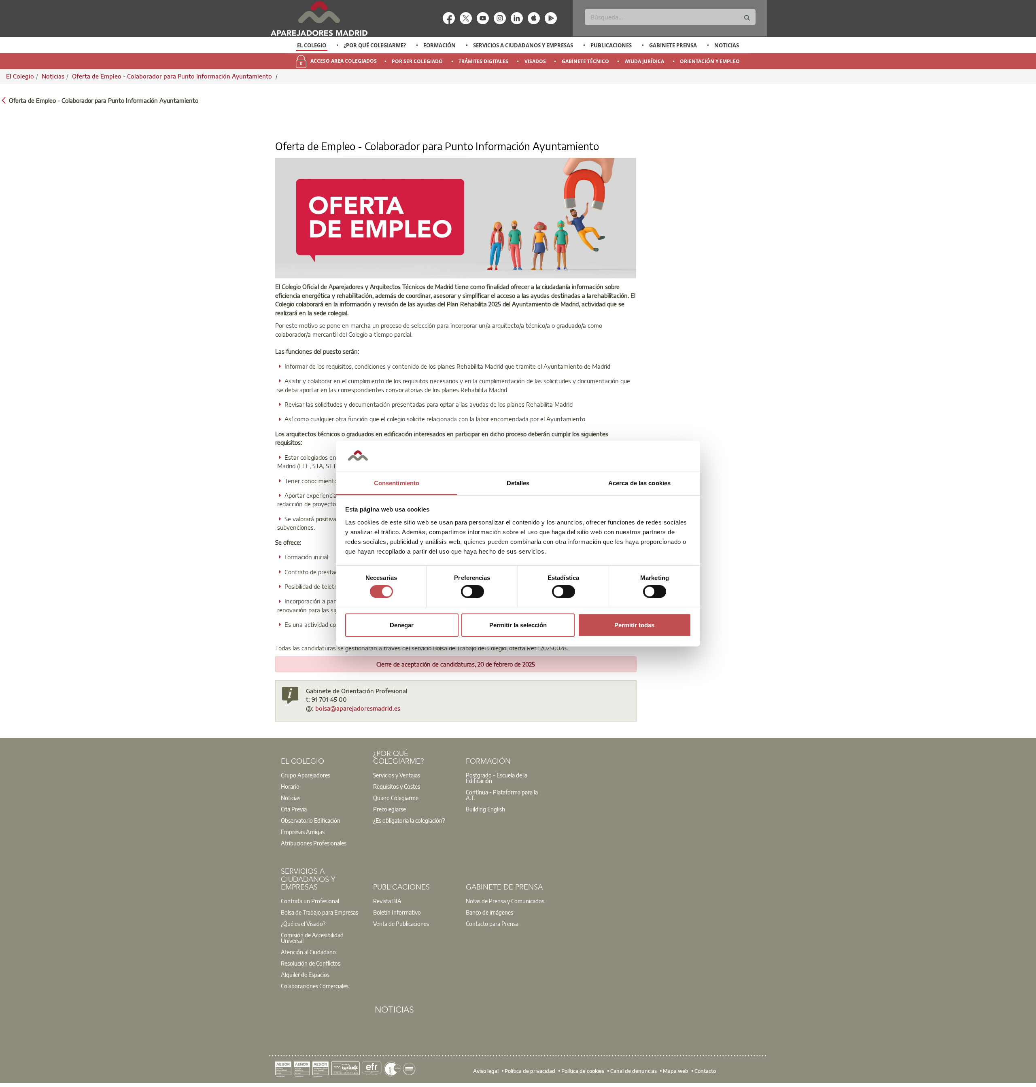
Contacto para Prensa (492, 923)
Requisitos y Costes (396, 786)
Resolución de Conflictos (310, 963)
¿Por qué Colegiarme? (375, 45)
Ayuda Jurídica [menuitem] (644, 61)
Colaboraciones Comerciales (314, 985)
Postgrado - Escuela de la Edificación (496, 777)
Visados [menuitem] (535, 61)
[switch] (472, 591)
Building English (485, 809)
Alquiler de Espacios (305, 974)
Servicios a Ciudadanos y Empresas (523, 45)
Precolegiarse (389, 809)
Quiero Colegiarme (395, 797)
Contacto (705, 1071)
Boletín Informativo (397, 912)
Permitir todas (634, 625)
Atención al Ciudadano (308, 951)
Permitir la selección (518, 625)
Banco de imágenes (489, 912)
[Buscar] (747, 18)
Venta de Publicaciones (401, 923)
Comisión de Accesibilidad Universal (312, 937)
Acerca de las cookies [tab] (639, 483)
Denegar (402, 625)
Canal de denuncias (633, 1071)
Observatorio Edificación (310, 820)
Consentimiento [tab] (396, 483)
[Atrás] (3, 99)
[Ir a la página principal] (319, 18)
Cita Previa (294, 809)
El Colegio (311, 45)
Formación (439, 45)
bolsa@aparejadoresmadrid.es (357, 708)
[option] (312, 45)
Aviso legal (486, 1071)
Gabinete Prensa (673, 45)
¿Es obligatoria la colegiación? (409, 820)
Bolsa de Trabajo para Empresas (319, 912)
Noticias (726, 45)
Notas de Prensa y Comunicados (505, 900)
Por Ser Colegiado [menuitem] (417, 61)
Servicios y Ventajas (396, 775)
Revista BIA (387, 900)
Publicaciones (611, 45)
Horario (290, 786)
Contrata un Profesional (310, 900)
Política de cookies (582, 1071)
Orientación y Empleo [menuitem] (710, 61)
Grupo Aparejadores (305, 775)
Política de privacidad (530, 1071)
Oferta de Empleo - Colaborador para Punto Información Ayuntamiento (173, 76)
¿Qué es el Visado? (303, 923)
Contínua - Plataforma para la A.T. (502, 794)
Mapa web (675, 1071)
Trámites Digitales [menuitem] (483, 61)
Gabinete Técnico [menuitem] (585, 61)
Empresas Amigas (303, 831)
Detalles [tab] (518, 483)
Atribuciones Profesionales (313, 843)
